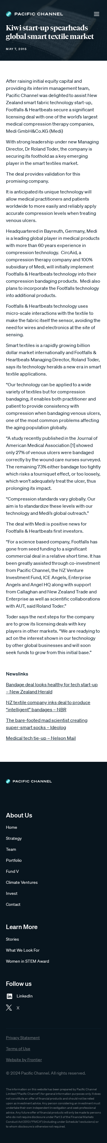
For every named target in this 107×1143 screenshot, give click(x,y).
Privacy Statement (23, 1037)
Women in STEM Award (27, 961)
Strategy (14, 838)
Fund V (12, 871)
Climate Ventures (22, 882)
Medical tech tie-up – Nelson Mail (41, 738)
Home (11, 827)
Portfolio (14, 860)
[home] (34, 14)
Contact (13, 904)
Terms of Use (18, 1048)
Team (11, 849)
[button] (97, 14)
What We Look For (23, 950)
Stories (12, 939)
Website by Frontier (24, 1059)
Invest (12, 893)
